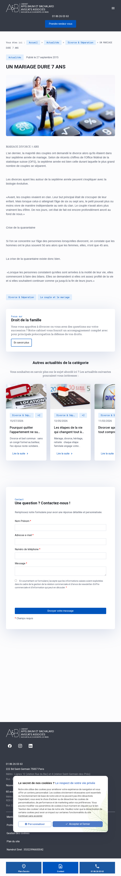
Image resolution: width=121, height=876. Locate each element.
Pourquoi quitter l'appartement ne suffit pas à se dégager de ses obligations (26, 430)
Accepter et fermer (79, 823)
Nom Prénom (23, 521)
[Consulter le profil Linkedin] (30, 746)
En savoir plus (21, 342)
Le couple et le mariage (54, 297)
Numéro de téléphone (27, 549)
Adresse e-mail (24, 535)
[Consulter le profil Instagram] (20, 746)
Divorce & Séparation (80, 42)
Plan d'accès (23, 871)
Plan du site (13, 841)
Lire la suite (18, 453)
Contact (60, 871)
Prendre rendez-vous (60, 23)
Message (21, 563)
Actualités (52, 42)
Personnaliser (36, 824)
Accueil (33, 42)
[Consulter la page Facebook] (10, 746)
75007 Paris (25, 769)
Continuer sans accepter (30, 816)
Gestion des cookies (18, 833)
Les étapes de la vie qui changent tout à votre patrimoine (68, 430)
